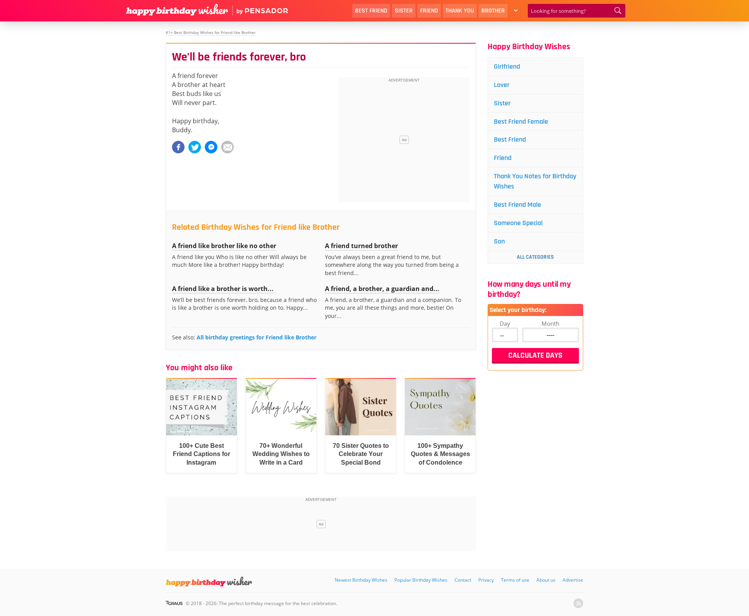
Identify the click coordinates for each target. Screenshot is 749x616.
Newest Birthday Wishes (361, 580)
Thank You (459, 11)
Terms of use (515, 580)
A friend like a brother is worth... (222, 288)
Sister (404, 11)
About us (546, 580)
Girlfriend (507, 66)
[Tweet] (194, 147)
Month (550, 323)
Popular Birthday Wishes (420, 580)
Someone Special (518, 222)
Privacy (486, 580)
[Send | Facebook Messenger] (211, 147)
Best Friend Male (517, 204)
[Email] (227, 147)
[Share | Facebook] (178, 147)
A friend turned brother (361, 245)
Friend (429, 11)
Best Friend (371, 11)
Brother (493, 11)
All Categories (535, 257)
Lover (501, 84)
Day (505, 323)
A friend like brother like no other (224, 245)
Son (499, 241)
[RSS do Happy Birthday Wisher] (578, 603)
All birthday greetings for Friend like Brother (256, 337)
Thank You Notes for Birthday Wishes (535, 181)
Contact (462, 580)
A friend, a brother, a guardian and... (382, 288)
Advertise (573, 580)
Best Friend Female (521, 121)
